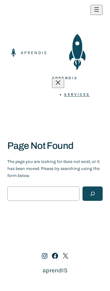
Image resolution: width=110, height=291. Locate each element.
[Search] (92, 193)
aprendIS (34, 52)
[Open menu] (96, 10)
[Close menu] (58, 83)
